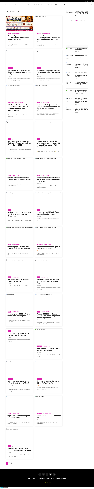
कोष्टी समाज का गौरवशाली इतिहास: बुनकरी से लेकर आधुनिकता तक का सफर (48, 247)
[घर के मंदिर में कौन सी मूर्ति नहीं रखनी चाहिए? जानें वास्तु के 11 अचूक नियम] (19, 267)
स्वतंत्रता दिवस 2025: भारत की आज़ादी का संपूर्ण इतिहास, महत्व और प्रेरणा (48, 349)
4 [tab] (74, 19)
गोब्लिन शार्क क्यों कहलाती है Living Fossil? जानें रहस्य (81, 55)
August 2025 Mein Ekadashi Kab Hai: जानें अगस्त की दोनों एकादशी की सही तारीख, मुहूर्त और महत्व (48, 316)
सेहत (72, 5)
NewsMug (53, 482)
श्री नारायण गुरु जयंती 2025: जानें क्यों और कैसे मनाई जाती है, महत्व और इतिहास (19, 315)
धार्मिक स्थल (39, 33)
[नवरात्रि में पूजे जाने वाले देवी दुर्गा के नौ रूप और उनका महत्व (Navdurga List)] (48, 199)
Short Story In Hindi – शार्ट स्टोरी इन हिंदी (48, 416)
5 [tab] (75, 19)
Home (10, 5)
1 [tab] (70, 19)
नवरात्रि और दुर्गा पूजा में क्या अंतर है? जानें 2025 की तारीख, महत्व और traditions (19, 247)
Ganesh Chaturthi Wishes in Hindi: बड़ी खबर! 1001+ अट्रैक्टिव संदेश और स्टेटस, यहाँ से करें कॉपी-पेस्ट (81, 13)
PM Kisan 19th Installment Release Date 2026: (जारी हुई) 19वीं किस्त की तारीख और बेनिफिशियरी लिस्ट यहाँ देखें (81, 63)
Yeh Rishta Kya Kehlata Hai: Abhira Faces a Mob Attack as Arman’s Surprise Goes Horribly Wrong (19, 107)
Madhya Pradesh (38, 5)
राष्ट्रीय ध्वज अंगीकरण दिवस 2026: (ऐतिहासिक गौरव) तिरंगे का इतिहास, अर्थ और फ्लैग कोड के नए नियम (81, 108)
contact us (23, 5)
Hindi (39, 102)
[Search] (91, 5)
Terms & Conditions (61, 478)
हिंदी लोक (57, 5)
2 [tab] (71, 19)
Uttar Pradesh (49, 5)
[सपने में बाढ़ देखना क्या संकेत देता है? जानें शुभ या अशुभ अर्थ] (70, 48)
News (29, 5)
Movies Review (11, 102)
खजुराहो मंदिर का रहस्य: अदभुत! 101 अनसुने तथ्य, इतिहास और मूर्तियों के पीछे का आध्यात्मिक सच (48, 72)
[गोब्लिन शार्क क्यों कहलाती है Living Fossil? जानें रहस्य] (70, 56)
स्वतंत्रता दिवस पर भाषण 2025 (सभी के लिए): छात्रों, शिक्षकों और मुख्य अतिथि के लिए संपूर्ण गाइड (19, 383)
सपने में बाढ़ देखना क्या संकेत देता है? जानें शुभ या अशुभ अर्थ (81, 47)
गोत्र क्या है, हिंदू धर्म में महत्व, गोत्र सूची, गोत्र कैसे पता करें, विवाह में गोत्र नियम (48, 382)
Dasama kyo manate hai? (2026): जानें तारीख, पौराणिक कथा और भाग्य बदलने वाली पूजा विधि (18, 37)
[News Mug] (4, 5)
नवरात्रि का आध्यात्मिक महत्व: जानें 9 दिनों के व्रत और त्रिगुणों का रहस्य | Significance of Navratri (48, 179)
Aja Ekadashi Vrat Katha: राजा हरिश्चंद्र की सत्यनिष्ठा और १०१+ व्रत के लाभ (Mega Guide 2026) (19, 143)
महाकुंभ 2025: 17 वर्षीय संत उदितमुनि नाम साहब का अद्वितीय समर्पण (19, 416)
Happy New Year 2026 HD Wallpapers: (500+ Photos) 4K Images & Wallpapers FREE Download (48, 144)
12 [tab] (84, 19)
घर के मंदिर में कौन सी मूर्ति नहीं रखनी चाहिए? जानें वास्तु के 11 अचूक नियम (19, 280)
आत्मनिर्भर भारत (65, 5)
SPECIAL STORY (40, 244)
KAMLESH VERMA (16, 33)
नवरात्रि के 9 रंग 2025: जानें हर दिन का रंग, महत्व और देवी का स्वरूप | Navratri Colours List (19, 214)
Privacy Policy (50, 478)
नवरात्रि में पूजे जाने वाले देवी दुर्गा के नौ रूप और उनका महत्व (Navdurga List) (48, 213)
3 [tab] (72, 19)
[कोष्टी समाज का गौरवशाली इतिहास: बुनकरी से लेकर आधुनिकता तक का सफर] (48, 234)
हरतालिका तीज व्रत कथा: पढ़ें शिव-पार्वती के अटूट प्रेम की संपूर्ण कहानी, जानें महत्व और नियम (48, 281)
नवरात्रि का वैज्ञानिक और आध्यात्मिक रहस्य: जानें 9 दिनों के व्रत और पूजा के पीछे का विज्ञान (19, 178)
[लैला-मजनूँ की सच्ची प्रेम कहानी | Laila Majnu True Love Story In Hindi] (19, 436)
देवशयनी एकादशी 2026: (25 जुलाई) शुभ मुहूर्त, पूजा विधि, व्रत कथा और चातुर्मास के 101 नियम (81, 82)
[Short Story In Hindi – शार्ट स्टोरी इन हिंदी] (48, 403)
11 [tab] (83, 19)
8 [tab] (79, 19)
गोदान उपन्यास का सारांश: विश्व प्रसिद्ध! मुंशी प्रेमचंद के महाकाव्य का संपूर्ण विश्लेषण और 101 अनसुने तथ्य (19, 72)
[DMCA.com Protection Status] (4, 488)
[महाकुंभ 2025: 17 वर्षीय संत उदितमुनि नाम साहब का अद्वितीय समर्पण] (19, 403)
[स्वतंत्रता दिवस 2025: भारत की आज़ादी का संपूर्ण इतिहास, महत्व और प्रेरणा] (48, 336)
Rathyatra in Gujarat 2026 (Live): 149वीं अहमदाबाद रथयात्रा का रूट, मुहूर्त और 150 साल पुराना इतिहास (48, 106)
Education (40, 346)
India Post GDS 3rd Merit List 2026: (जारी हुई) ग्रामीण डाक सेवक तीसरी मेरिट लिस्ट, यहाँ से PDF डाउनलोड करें (81, 99)
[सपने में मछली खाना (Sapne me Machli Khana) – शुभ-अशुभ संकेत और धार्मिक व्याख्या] (70, 90)
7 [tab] (77, 19)
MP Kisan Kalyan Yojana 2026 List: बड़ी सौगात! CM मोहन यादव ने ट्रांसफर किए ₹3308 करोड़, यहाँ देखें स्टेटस (81, 73)
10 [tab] (81, 19)
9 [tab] (80, 19)
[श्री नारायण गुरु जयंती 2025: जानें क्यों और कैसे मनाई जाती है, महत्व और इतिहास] (19, 301)
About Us (17, 5)
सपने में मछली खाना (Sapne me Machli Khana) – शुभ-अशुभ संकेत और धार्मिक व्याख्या (81, 90)
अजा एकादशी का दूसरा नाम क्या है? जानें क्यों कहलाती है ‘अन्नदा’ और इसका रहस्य (18, 334)
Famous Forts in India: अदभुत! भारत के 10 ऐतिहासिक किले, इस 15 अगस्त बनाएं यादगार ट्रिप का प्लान (49, 37)
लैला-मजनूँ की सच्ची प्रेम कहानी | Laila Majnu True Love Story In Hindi (19, 449)
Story (9, 33)
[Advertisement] (77, 31)
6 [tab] (76, 19)
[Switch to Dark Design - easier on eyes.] (89, 4)
